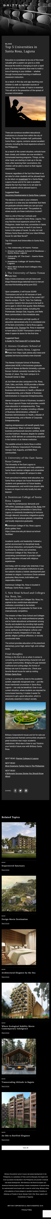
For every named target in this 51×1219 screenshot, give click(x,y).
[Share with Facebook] (15, 790)
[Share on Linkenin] (26, 790)
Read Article (5, 870)
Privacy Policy (27, 1210)
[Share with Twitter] (20, 790)
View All (25, 1148)
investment (23, 179)
